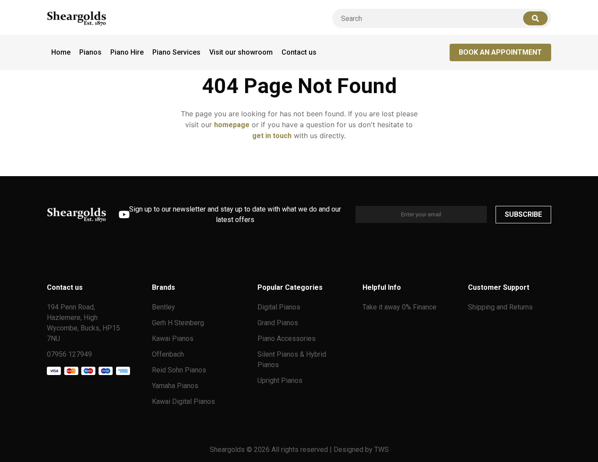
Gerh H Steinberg (178, 323)
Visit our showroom (241, 52)
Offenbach (168, 354)
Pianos (90, 52)
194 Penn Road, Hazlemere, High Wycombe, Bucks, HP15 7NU (83, 323)
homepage (232, 125)
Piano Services (176, 52)
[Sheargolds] (76, 18)
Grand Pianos (277, 323)
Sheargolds (228, 449)
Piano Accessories (286, 338)
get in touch (272, 136)
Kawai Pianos (172, 338)
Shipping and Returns (500, 307)
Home (60, 52)
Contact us (299, 52)
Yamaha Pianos (175, 386)
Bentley (163, 307)
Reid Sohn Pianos (179, 370)
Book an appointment (500, 52)
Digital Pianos (278, 307)
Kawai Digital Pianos (183, 401)
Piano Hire (127, 52)
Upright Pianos (280, 380)
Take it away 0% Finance (399, 307)
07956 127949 (69, 354)
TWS (381, 449)
